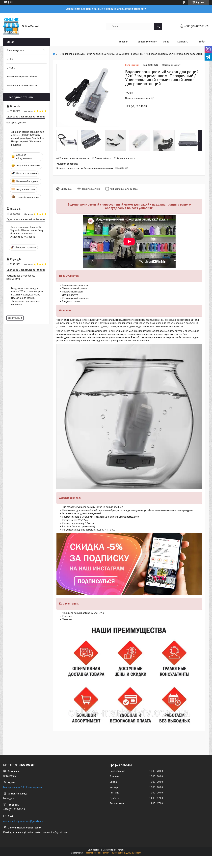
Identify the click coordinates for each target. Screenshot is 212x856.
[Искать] (158, 26)
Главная (123, 41)
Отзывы (11, 67)
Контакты (182, 41)
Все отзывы (14, 318)
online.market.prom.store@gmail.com (23, 821)
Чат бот (201, 41)
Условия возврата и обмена (22, 76)
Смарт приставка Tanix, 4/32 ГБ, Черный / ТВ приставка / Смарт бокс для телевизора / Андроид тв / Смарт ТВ (27, 232)
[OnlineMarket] (11, 26)
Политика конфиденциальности (126, 853)
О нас (166, 41)
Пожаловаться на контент (97, 853)
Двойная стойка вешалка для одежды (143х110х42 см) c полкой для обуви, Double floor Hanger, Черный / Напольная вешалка (27, 138)
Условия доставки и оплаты (22, 85)
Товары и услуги (145, 41)
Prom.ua (121, 850)
